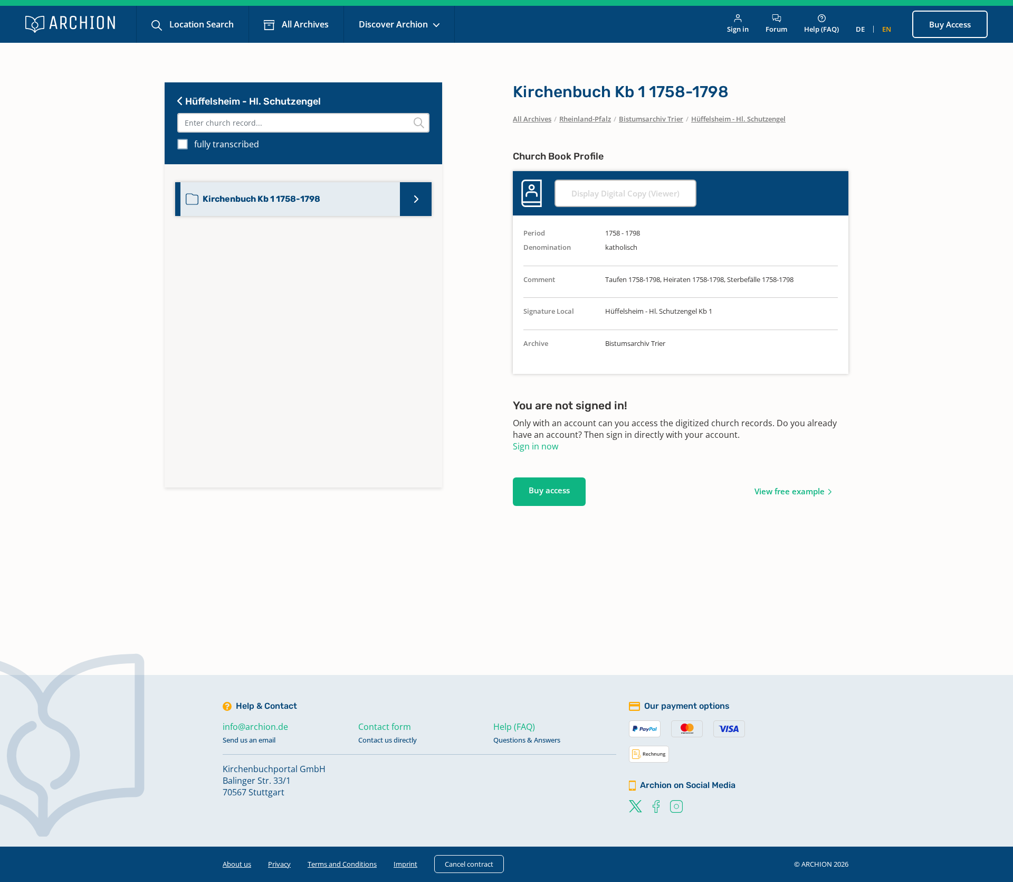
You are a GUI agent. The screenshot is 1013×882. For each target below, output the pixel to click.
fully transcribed (226, 144)
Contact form (384, 727)
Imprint (405, 864)
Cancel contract (469, 864)
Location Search (200, 24)
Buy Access (950, 24)
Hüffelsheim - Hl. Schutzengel (252, 101)
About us (237, 864)
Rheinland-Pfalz (585, 119)
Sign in (738, 29)
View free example (789, 491)
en (886, 29)
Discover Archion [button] (394, 24)
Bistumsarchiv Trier (651, 119)
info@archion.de (255, 727)
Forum (776, 29)
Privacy (279, 864)
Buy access (549, 490)
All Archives (304, 24)
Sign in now (535, 446)
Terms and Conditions (342, 864)
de (860, 29)
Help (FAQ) (821, 29)
